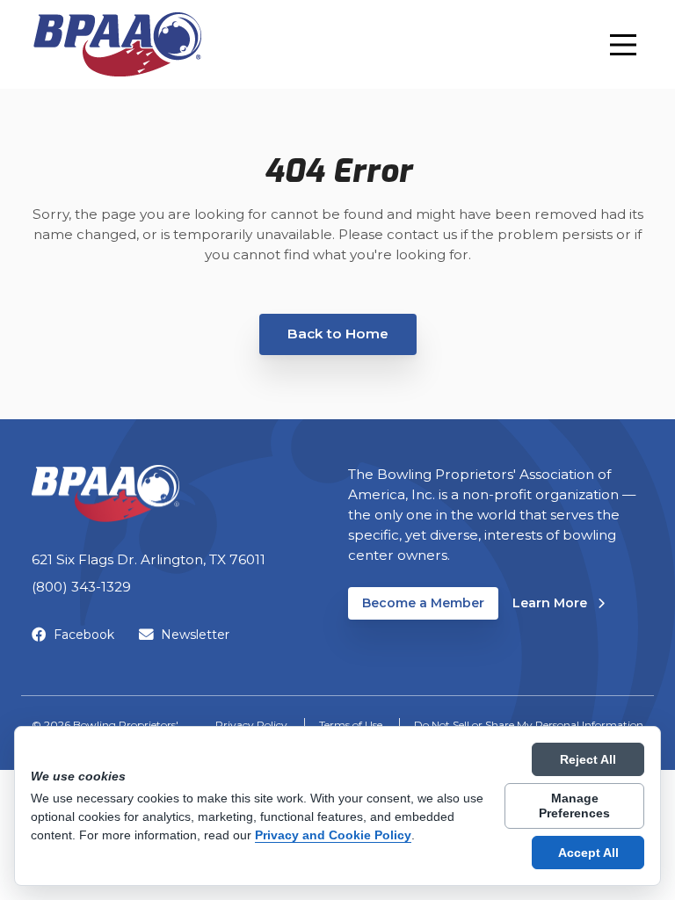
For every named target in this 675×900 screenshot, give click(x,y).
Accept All (588, 853)
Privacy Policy (251, 724)
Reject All (588, 759)
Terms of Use (350, 724)
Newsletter (195, 634)
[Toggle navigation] (623, 44)
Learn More (558, 602)
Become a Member (423, 603)
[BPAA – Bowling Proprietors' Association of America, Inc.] (117, 44)
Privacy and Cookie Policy (333, 835)
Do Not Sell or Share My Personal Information (528, 724)
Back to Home (337, 333)
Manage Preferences (574, 805)
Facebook (84, 634)
